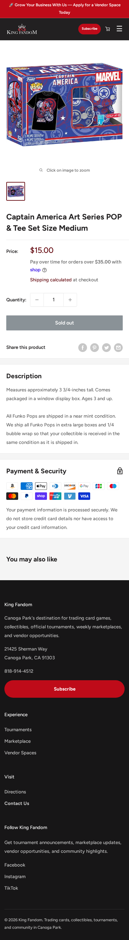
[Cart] (107, 29)
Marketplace (17, 741)
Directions (15, 792)
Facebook (14, 865)
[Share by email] (118, 347)
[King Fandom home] (21, 29)
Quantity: (16, 300)
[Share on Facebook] (82, 347)
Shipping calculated (51, 280)
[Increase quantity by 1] (70, 299)
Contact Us (16, 803)
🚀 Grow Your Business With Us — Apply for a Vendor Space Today (65, 9)
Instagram (15, 876)
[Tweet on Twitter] (106, 347)
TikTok (11, 888)
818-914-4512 (18, 671)
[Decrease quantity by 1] (37, 299)
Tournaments (18, 729)
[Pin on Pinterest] (94, 347)
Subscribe (89, 29)
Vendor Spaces (20, 753)
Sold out (64, 323)
